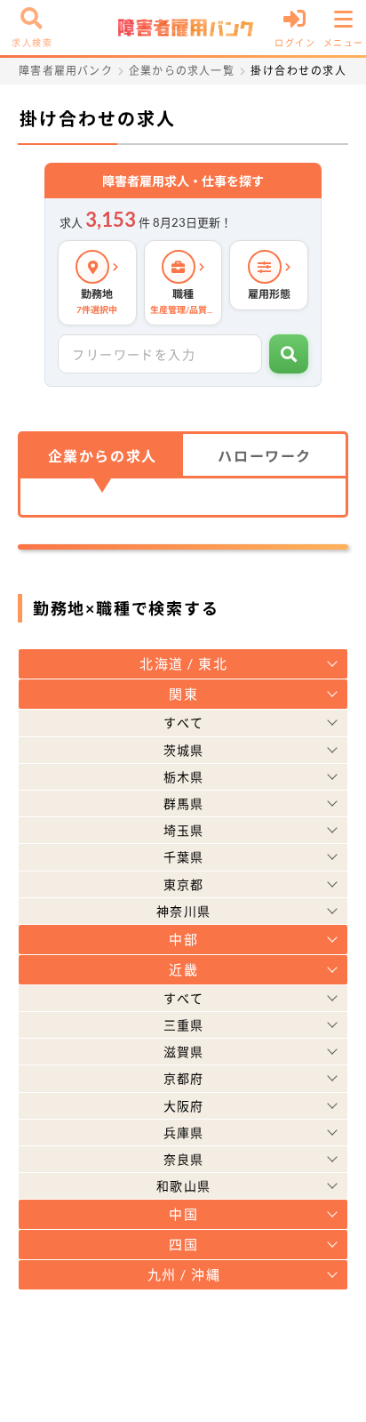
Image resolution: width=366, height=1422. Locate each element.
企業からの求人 (102, 455)
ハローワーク (265, 455)
